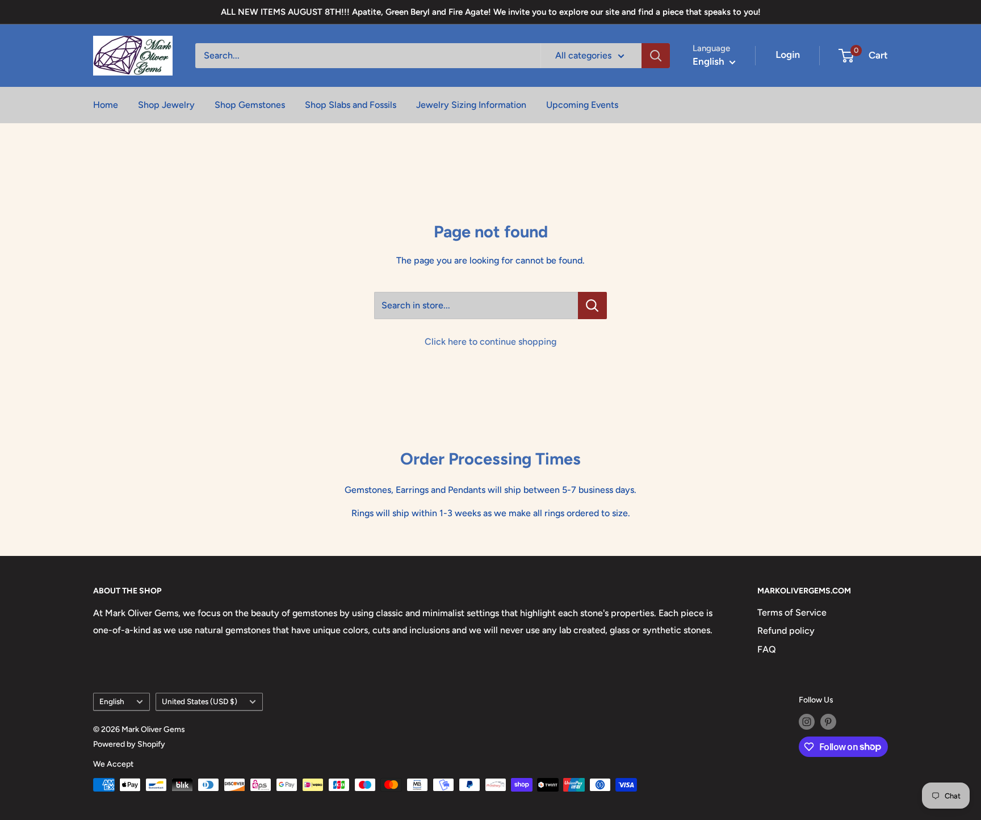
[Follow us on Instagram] (807, 722)
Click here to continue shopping (490, 341)
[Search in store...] (592, 305)
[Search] (656, 55)
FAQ (766, 649)
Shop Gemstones (250, 104)
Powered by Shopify (129, 744)
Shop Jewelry (166, 104)
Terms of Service (792, 612)
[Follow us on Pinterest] (828, 722)
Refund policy (786, 630)
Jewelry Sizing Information (471, 104)
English (111, 701)
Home (105, 104)
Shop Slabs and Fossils (350, 104)
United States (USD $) (199, 701)
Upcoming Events (582, 104)
